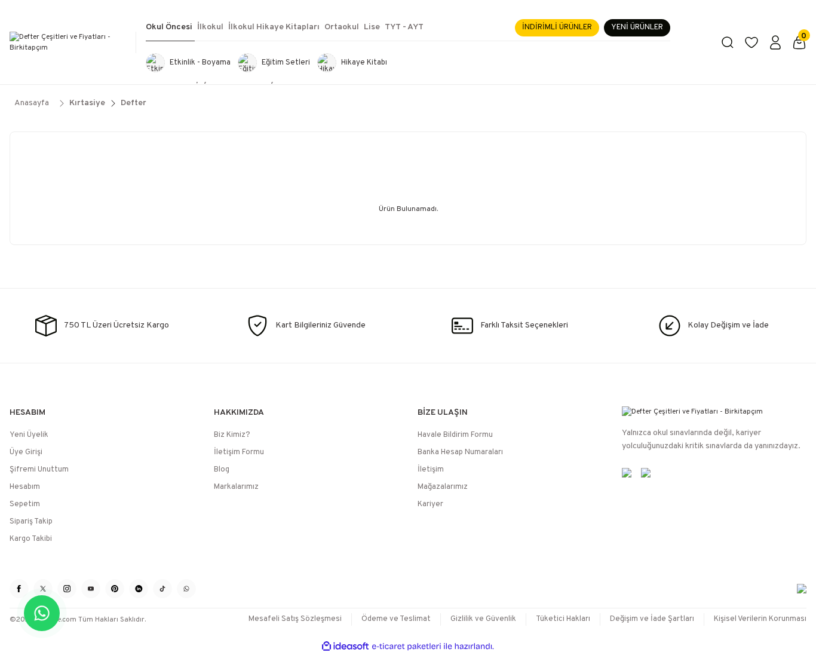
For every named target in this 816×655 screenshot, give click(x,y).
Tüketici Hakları (563, 619)
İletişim (431, 470)
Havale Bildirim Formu (455, 435)
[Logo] (68, 42)
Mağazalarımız (443, 487)
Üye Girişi (26, 452)
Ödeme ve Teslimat (396, 619)
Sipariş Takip (31, 522)
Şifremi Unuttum (39, 470)
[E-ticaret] (406, 646)
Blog (221, 470)
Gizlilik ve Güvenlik (483, 619)
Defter (133, 103)
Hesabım (25, 487)
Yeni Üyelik (29, 435)
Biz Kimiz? (232, 435)
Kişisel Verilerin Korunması (760, 619)
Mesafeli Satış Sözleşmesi (295, 619)
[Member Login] (775, 42)
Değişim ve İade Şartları (652, 619)
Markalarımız (236, 487)
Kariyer (430, 504)
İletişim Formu (239, 452)
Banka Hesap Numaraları (460, 452)
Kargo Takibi (31, 539)
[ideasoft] (345, 646)
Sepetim (25, 504)
